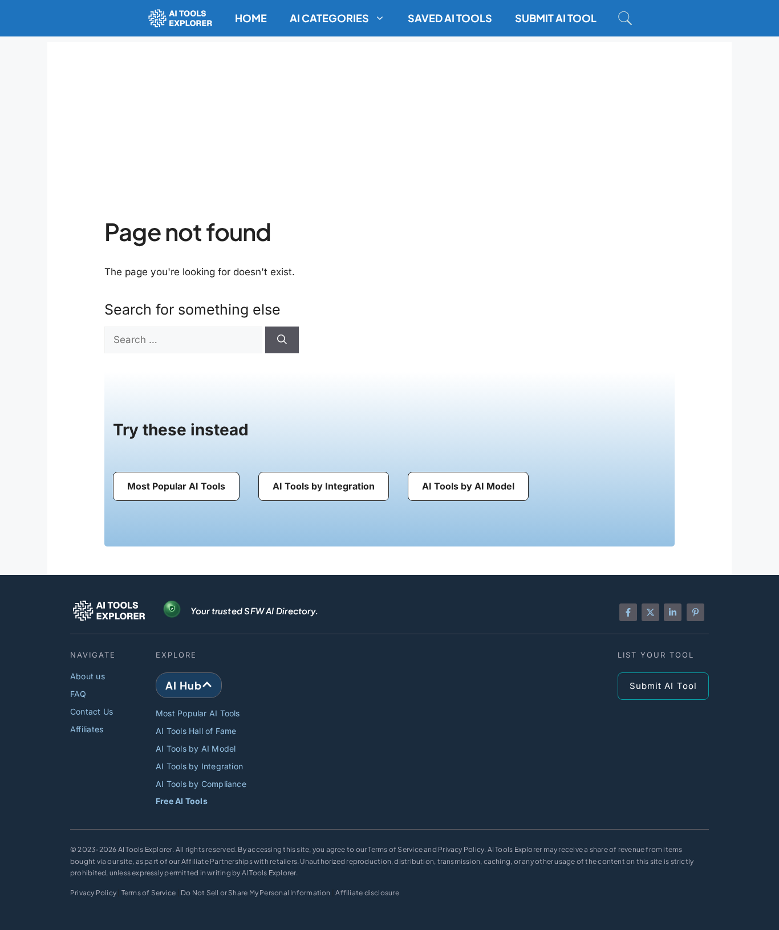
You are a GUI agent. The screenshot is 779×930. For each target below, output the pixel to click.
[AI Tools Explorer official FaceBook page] (628, 612)
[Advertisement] (389, 122)
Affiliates (86, 729)
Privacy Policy (93, 892)
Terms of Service (148, 892)
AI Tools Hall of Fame (196, 731)
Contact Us (91, 711)
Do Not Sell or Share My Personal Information (256, 892)
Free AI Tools (182, 801)
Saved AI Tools (450, 18)
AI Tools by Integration (199, 766)
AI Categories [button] (329, 18)
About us (87, 676)
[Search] (282, 340)
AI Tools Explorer (145, 849)
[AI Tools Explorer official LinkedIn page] (672, 612)
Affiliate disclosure (367, 892)
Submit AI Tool (556, 18)
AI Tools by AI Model (196, 748)
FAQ (78, 694)
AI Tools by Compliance (201, 784)
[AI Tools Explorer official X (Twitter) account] (650, 612)
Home (251, 18)
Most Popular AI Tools (198, 713)
